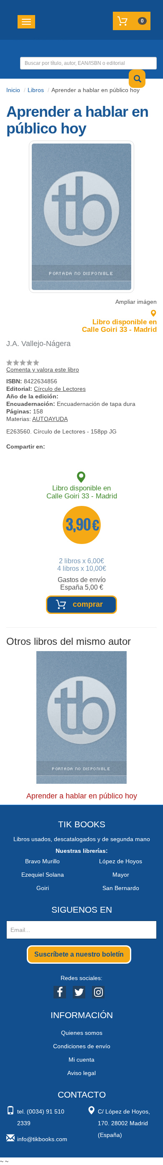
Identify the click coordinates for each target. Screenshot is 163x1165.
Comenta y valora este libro (42, 369)
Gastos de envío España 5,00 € (82, 583)
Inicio (13, 90)
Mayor (120, 874)
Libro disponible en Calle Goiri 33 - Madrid (119, 326)
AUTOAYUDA (50, 419)
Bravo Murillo (42, 861)
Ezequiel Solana (42, 874)
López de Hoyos (120, 861)
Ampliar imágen (136, 301)
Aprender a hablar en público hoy (81, 796)
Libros (36, 90)
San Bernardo (120, 888)
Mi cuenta (81, 1059)
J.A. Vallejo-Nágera (38, 343)
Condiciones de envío (81, 1046)
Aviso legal (81, 1073)
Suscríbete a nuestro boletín (79, 954)
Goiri (42, 888)
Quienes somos (81, 1032)
